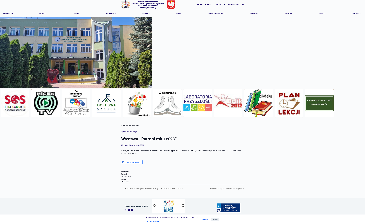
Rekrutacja (110, 13)
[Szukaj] (243, 5)
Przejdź (15, 108)
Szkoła (76, 13)
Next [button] (183, 205)
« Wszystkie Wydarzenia (130, 125)
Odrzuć (215, 219)
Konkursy (288, 13)
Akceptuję (205, 219)
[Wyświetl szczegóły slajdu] (168, 206)
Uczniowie (145, 13)
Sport (321, 13)
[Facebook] (126, 210)
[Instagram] (132, 210)
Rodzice (178, 13)
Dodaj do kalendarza (132, 162)
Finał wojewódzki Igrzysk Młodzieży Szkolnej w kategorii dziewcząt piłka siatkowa (155, 189)
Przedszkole (355, 13)
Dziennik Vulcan (220, 4)
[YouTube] (129, 210)
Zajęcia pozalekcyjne (215, 13)
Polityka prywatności (152, 221)
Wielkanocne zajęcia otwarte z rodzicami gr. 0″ (226, 189)
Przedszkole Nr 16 (233, 4)
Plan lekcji (208, 4)
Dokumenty (43, 13)
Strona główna (8, 13)
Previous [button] (154, 205)
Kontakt (200, 4)
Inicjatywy (254, 13)
